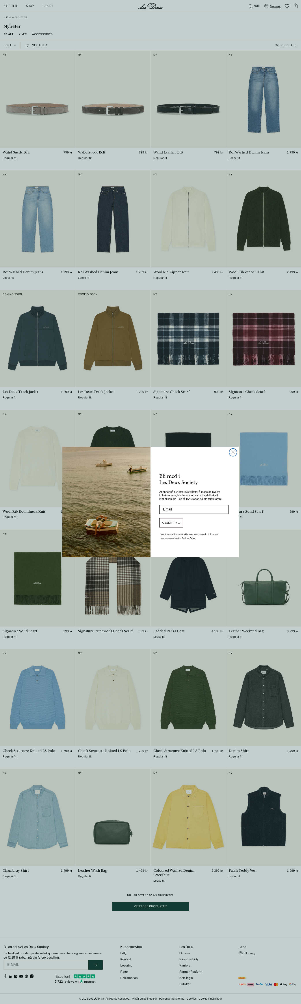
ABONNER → (171, 523)
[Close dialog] (233, 452)
